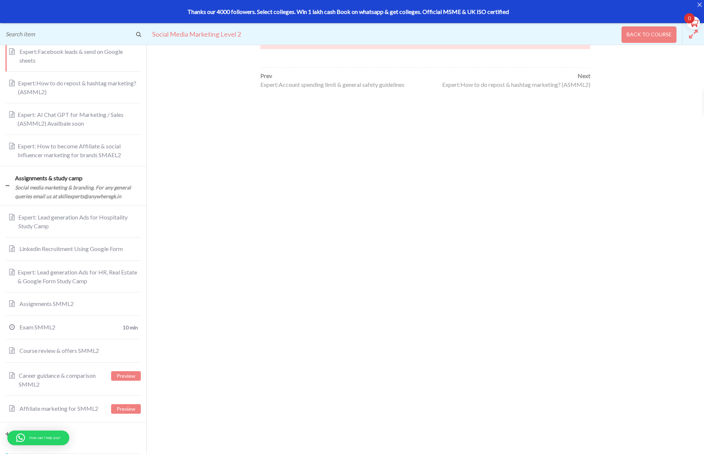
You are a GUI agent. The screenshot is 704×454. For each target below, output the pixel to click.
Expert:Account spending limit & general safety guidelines (332, 84)
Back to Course (649, 34)
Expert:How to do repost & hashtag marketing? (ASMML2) (516, 84)
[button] (38, 438)
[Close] (699, 4)
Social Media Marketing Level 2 (196, 34)
